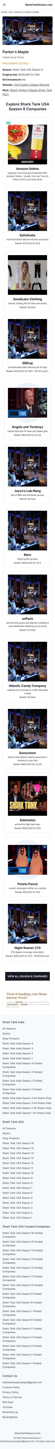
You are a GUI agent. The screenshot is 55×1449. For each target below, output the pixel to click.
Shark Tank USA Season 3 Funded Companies (22, 1347)
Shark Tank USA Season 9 (17, 1177)
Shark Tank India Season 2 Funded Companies (22, 1082)
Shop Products (11, 1038)
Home (4, 12)
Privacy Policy (10, 1392)
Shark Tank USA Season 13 (18, 1158)
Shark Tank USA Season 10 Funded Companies (22, 1287)
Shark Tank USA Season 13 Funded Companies (22, 1260)
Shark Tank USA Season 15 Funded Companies (22, 1243)
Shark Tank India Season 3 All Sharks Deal (26, 1103)
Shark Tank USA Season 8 (17, 1182)
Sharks (6, 1033)
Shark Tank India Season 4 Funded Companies (22, 1065)
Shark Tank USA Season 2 (17, 1212)
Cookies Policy (11, 1387)
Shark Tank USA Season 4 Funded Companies (22, 1339)
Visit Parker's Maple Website (31, 84)
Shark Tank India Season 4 (17, 1043)
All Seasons (9, 1028)
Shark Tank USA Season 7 (17, 1187)
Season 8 (19, 12)
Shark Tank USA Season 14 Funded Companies (22, 1252)
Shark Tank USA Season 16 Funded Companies (22, 1234)
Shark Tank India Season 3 (17, 1048)
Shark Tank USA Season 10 (18, 1172)
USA (11, 12)
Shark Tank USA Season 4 (17, 1202)
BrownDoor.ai (10, 1412)
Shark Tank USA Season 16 (18, 1143)
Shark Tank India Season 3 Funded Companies (22, 1073)
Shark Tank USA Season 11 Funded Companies (22, 1278)
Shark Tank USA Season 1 (17, 1217)
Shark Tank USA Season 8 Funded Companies (22, 1304)
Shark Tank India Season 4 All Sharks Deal (26, 1098)
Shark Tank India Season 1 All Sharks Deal (26, 1112)
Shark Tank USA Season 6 (17, 1192)
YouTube (7, 1407)
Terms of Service (12, 1397)
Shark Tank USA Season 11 (17, 1168)
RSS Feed (7, 1402)
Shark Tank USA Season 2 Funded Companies (22, 1356)
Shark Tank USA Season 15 (18, 1148)
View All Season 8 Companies (27, 976)
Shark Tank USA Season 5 (17, 1197)
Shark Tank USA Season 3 (17, 1207)
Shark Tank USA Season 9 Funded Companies (22, 1295)
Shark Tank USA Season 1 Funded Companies (21, 1365)
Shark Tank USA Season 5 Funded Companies (22, 1330)
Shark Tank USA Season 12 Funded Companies (22, 1269)
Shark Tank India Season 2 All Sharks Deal (26, 1108)
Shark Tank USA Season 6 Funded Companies (22, 1321)
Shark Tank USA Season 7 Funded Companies (22, 1313)
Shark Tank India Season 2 (17, 1053)
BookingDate (9, 1417)
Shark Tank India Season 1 (17, 1058)
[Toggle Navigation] (4, 5)
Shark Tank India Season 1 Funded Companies (22, 1091)
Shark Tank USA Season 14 (18, 1153)
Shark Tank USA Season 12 (18, 1163)
